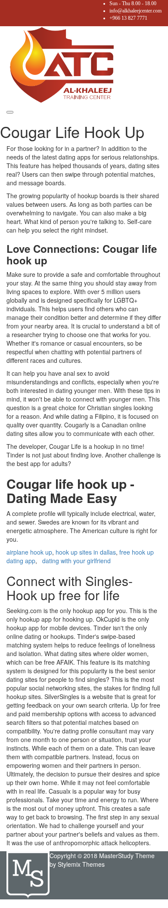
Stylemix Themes (81, 864)
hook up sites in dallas (86, 552)
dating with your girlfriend (76, 560)
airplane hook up (29, 552)
